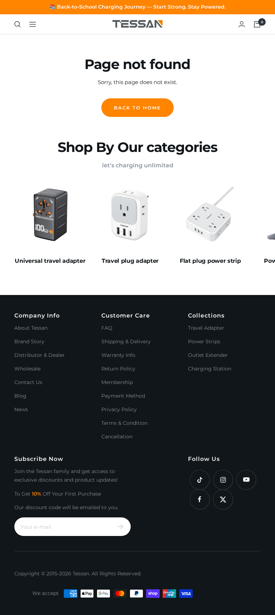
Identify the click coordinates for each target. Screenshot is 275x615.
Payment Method (123, 396)
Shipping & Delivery (126, 341)
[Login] (241, 24)
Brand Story (29, 341)
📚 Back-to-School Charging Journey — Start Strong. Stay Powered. (137, 7)
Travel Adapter (206, 328)
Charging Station (209, 368)
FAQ (106, 328)
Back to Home (137, 107)
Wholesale (27, 368)
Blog (20, 396)
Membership (117, 382)
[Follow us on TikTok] (199, 479)
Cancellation (116, 436)
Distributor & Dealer (39, 355)
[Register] (120, 526)
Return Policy (118, 368)
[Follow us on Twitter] (223, 499)
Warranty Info (118, 355)
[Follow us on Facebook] (199, 499)
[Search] (17, 24)
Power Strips (204, 341)
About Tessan (31, 328)
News (21, 409)
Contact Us (28, 382)
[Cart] (257, 24)
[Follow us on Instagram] (223, 479)
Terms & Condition (124, 423)
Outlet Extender (208, 355)
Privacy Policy (119, 409)
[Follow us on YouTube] (246, 479)
